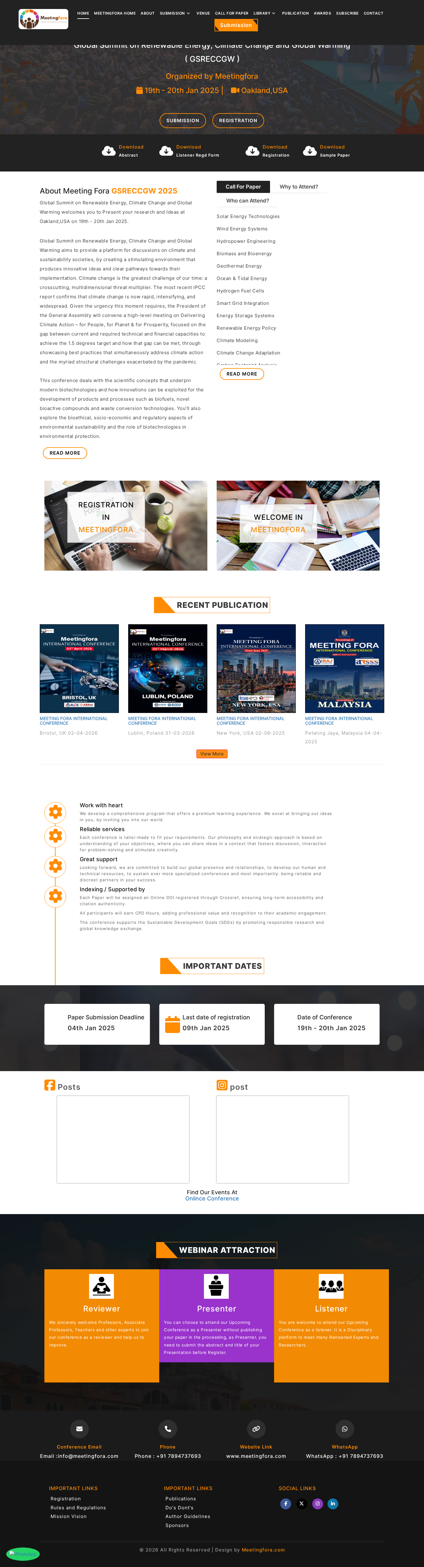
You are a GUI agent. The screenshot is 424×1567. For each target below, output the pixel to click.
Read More (65, 453)
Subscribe (347, 13)
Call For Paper (232, 13)
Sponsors (177, 1525)
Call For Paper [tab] (243, 187)
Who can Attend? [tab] (247, 201)
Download (131, 147)
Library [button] (262, 13)
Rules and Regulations (78, 1508)
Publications (180, 1499)
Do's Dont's (179, 1508)
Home (83, 13)
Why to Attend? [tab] (299, 187)
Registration (238, 120)
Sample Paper (335, 155)
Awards (322, 13)
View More (212, 754)
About (148, 13)
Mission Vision (69, 1516)
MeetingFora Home (115, 13)
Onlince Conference (212, 1198)
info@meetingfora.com (88, 1456)
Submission (236, 25)
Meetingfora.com (263, 1550)
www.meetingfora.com (256, 1456)
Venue (203, 13)
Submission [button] (172, 13)
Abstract (128, 155)
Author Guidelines (187, 1516)
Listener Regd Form (197, 155)
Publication (295, 13)
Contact (374, 13)
